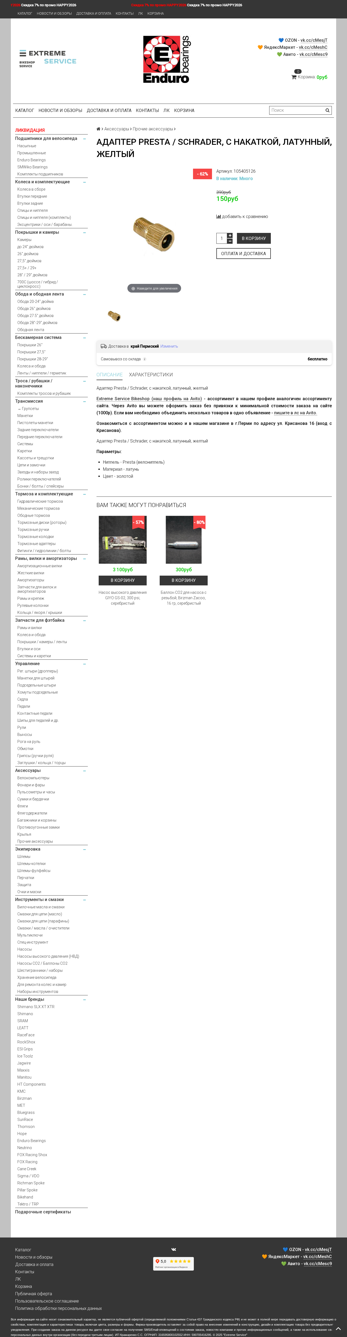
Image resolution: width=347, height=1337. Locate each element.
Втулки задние (30, 203)
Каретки (24, 451)
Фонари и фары (31, 785)
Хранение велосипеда (36, 977)
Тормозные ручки (33, 529)
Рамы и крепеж (30, 598)
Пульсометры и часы (36, 792)
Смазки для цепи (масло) (39, 914)
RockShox (26, 1042)
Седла (22, 699)
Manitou (24, 1077)
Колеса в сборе (31, 189)
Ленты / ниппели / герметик (41, 373)
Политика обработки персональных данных (58, 1308)
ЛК (140, 13)
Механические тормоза (38, 508)
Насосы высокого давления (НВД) (48, 956)
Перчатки (25, 878)
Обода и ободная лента (39, 294)
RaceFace (25, 1035)
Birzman (24, 1098)
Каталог (25, 13)
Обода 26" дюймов (34, 308)
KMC (21, 1091)
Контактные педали (34, 713)
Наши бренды (29, 999)
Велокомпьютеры (33, 778)
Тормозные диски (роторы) (41, 522)
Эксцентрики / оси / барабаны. (44, 224)
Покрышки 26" (30, 345)
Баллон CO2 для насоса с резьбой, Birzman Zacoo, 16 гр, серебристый (184, 597)
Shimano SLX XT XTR (35, 1007)
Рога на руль (28, 741)
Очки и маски (29, 892)
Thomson (26, 1126)
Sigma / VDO (28, 1176)
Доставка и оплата (93, 13)
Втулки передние (32, 196)
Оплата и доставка (243, 253)
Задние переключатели (38, 430)
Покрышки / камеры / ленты (42, 642)
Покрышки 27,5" (31, 352)
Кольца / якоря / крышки (39, 612)
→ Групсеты (28, 408)
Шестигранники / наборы (40, 970)
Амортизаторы (30, 580)
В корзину (254, 238)
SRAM (22, 1021)
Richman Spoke (30, 1183)
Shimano (25, 1014)
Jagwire (24, 1063)
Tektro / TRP (28, 1204)
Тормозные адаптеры (36, 543)
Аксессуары (28, 770)
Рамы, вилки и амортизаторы (46, 558)
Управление (27, 663)
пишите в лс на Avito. (295, 412)
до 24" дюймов (30, 247)
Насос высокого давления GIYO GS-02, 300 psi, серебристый (123, 597)
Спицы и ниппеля (32, 210)
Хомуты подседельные (37, 692)
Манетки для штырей (35, 678)
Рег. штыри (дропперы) (37, 671)
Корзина (155, 13)
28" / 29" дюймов (32, 275)
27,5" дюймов (29, 261)
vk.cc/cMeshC (313, 47)
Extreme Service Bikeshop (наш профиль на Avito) (149, 398)
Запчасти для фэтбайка (40, 620)
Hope (22, 1133)
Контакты (125, 13)
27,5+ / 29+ (27, 268)
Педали (23, 706)
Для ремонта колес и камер (41, 984)
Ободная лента (30, 330)
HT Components (31, 1084)
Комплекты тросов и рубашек (44, 393)
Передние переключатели (39, 437)
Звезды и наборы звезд (38, 472)
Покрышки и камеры (37, 232)
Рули (21, 727)
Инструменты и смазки (39, 899)
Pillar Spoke (27, 1190)
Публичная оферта (33, 1293)
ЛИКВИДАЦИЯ (30, 130)
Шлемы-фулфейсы (33, 870)
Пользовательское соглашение (47, 1301)
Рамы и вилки (29, 628)
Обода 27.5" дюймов (35, 315)
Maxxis (23, 1070)
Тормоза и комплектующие (44, 493)
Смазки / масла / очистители (43, 928)
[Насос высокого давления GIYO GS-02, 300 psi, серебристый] (123, 540)
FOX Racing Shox (32, 1155)
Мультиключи (30, 935)
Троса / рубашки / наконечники (33, 383)
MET (21, 1105)
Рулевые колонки (33, 605)
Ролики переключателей (39, 479)
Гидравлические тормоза (40, 501)
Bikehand (25, 1197)
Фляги (22, 806)
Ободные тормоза (33, 515)
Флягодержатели (32, 813)
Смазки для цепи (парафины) (43, 921)
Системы (25, 444)
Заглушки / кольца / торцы (41, 763)
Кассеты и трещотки (35, 458)
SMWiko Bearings (32, 167)
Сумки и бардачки (33, 799)
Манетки (25, 415)
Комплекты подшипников (40, 174)
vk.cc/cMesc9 (313, 54)
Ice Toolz (25, 1056)
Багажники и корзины (36, 820)
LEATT (22, 1028)
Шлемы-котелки (31, 863)
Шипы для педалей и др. (38, 720)
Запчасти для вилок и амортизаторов (36, 589)
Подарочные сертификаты (43, 1211)
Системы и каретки (34, 656)
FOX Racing (27, 1162)
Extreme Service (235, 1334)
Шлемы (23, 856)
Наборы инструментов (37, 991)
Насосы (24, 949)
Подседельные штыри (36, 685)
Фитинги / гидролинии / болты (44, 551)
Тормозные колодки (35, 536)
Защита (24, 885)
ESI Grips (25, 1049)
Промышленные (31, 153)
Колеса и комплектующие (42, 181)
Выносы (24, 734)
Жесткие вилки (30, 573)
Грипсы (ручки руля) (35, 756)
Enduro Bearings (31, 160)
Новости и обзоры (54, 13)
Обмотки (25, 748)
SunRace (25, 1119)
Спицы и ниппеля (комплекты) (44, 217)
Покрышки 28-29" (32, 359)
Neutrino (24, 1148)
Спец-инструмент (32, 942)
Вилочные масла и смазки (41, 907)
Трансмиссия (29, 401)
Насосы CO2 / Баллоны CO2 (42, 963)
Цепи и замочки (31, 465)
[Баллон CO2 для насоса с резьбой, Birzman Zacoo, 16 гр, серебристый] (184, 540)
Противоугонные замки (38, 827)
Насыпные (26, 146)
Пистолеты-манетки (35, 423)
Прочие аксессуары (35, 841)
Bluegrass (26, 1112)
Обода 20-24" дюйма (35, 301)
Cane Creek (26, 1169)
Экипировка (27, 849)
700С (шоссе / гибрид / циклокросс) (37, 284)
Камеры (24, 240)
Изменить (169, 346)
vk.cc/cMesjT (314, 40)
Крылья (24, 834)
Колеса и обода (31, 366)
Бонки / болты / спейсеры (40, 486)
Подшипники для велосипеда (46, 138)
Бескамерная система (38, 337)
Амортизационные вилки (39, 566)
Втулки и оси (28, 649)
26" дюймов (27, 254)
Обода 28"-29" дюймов (37, 322)
